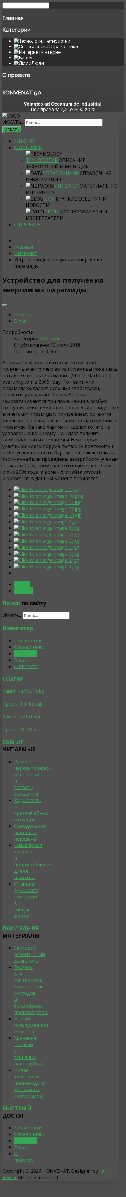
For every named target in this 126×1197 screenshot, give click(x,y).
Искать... (13, 122)
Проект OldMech (21, 729)
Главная (12, 18)
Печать (22, 314)
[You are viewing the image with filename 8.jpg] (46, 560)
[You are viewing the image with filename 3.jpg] (46, 528)
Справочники (61, 173)
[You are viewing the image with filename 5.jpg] (46, 541)
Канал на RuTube (22, 716)
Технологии (42, 160)
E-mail (21, 321)
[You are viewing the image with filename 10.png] (49, 496)
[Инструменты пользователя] (4, 305)
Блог (49, 199)
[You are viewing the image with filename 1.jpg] (46, 489)
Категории (16, 29)
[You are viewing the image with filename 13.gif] (47, 515)
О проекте (16, 75)
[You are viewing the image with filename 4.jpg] (46, 534)
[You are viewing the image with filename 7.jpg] (46, 554)
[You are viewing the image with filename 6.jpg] (46, 547)
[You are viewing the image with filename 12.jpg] (48, 509)
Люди (52, 211)
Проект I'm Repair (22, 704)
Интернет (66, 186)
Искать (12, 129)
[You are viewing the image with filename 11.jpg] (48, 502)
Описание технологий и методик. (58, 163)
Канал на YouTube (23, 691)
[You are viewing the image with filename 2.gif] (46, 521)
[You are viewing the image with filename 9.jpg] (46, 566)
